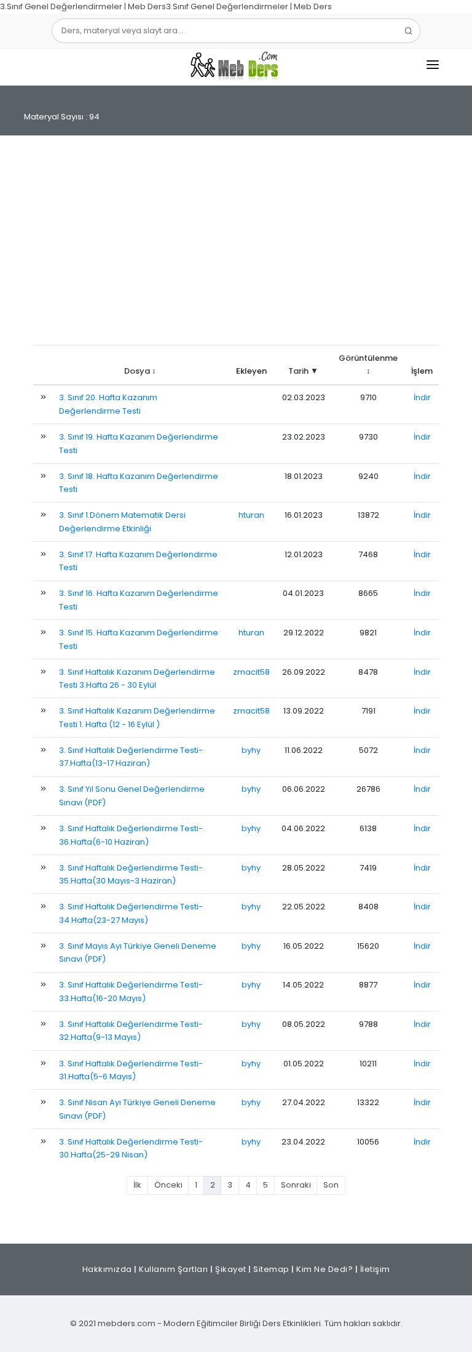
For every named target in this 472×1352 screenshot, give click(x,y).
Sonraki (296, 1185)
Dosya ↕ (140, 371)
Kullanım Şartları (173, 1269)
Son (331, 1185)
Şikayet (230, 1269)
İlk (137, 1185)
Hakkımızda (107, 1269)
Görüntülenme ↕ (368, 364)
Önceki (168, 1185)
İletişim (375, 1269)
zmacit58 (251, 672)
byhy (251, 750)
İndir (422, 397)
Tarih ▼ (303, 371)
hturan (251, 515)
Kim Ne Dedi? (324, 1269)
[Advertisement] (236, 246)
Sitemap (271, 1269)
